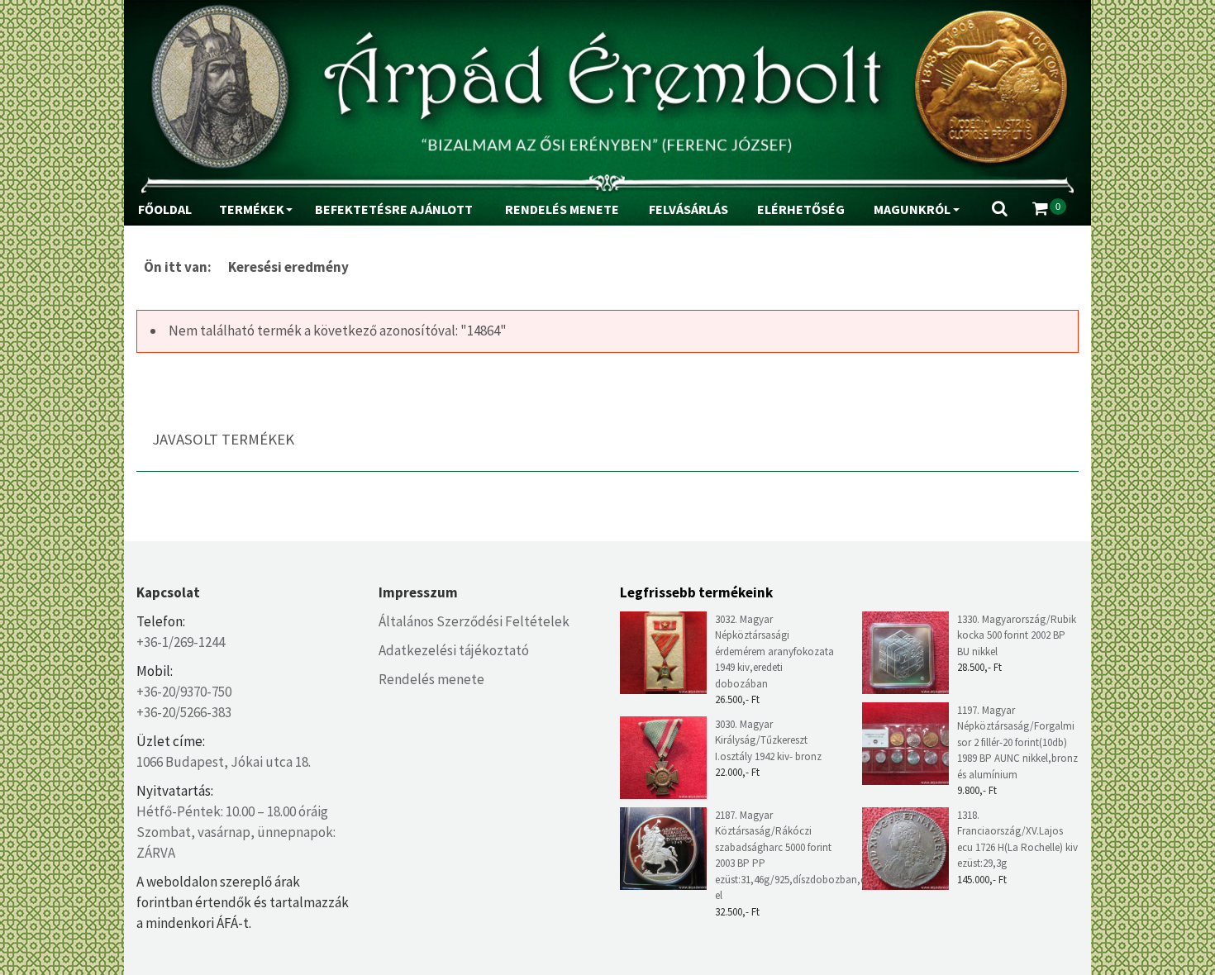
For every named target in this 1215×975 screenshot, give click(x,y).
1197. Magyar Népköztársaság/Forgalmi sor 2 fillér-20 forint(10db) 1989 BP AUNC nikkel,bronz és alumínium (1017, 742)
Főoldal (165, 209)
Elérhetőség (801, 209)
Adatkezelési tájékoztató (454, 650)
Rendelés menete (562, 209)
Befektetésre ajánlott (394, 209)
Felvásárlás (688, 209)
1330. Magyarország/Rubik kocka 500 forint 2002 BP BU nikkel (1016, 635)
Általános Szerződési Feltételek (474, 621)
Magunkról (912, 209)
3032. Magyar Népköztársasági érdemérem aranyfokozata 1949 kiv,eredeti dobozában (774, 651)
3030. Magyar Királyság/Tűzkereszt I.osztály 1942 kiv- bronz (768, 740)
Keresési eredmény (288, 267)
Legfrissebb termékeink (696, 592)
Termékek (251, 209)
